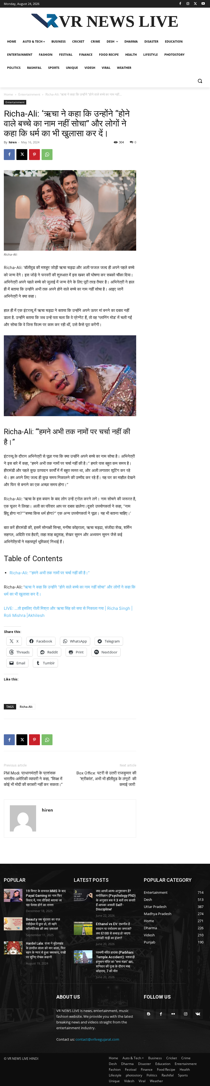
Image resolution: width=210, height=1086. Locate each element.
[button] (199, 81)
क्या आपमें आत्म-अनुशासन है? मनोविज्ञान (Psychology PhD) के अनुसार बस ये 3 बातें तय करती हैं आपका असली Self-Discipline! (116, 900)
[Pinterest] (34, 154)
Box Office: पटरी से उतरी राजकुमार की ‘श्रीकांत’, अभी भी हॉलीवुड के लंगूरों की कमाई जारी (106, 779)
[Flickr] (173, 1014)
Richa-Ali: (26, 707)
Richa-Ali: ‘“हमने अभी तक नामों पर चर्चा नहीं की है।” (50, 572)
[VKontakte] (198, 1014)
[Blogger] (148, 1014)
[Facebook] (180, 4)
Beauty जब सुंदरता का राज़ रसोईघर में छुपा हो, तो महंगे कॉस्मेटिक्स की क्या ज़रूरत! (43, 924)
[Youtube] (203, 4)
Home (8, 94)
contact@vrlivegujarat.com (97, 1039)
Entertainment (29, 94)
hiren (13, 142)
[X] (195, 4)
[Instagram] (188, 4)
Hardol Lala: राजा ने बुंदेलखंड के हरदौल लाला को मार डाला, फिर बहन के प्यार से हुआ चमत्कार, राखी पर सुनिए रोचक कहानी (46, 950)
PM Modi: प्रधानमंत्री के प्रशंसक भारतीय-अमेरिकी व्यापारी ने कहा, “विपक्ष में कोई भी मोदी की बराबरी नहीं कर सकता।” (33, 779)
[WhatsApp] (47, 154)
